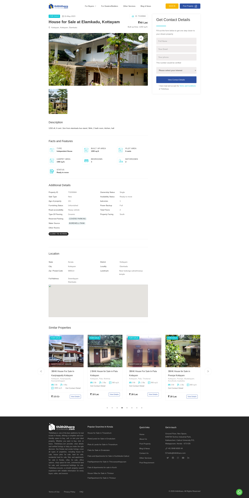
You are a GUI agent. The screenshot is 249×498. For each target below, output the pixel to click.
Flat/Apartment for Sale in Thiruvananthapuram (107, 462)
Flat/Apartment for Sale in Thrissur (102, 478)
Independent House (61, 364)
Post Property (188, 6)
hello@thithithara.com (176, 453)
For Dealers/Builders (109, 6)
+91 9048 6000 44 (175, 448)
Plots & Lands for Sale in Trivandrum (102, 444)
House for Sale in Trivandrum (100, 433)
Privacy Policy (69, 492)
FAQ (81, 492)
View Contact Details (176, 80)
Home (141, 434)
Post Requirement (146, 463)
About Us (143, 439)
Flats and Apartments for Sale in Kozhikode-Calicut (108, 456)
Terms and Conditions (187, 86)
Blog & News (146, 6)
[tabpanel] (66, 369)
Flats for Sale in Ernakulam (99, 450)
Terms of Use (54, 492)
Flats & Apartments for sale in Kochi (102, 467)
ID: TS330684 (140, 16)
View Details (75, 396)
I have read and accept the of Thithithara (177, 87)
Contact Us (143, 453)
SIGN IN (172, 6)
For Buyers (90, 6)
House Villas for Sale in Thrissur (101, 473)
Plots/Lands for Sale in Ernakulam (101, 439)
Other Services (129, 6)
